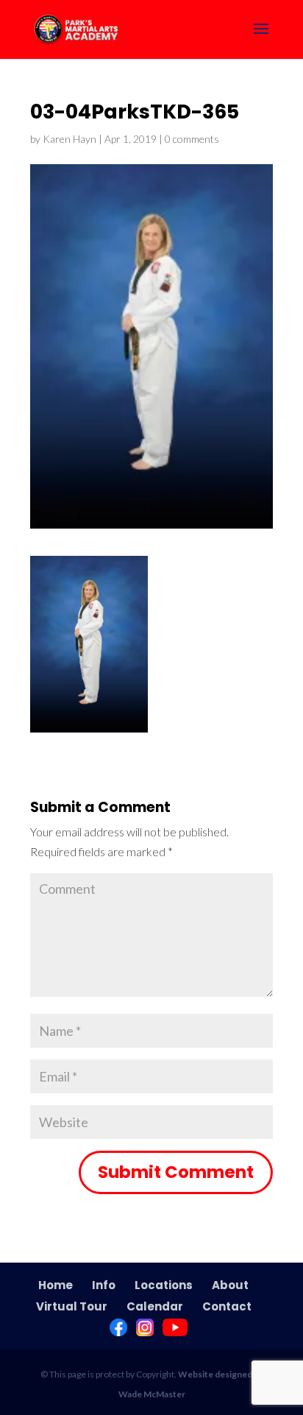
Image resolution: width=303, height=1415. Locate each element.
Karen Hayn (69, 139)
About (230, 1285)
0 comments (192, 139)
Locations (164, 1285)
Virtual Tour (71, 1306)
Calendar (154, 1306)
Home (55, 1285)
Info (103, 1285)
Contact (227, 1306)
